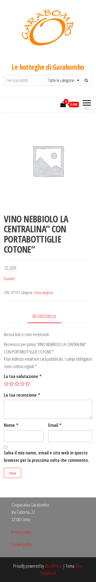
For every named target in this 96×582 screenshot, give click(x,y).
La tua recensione (22, 395)
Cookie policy (21, 544)
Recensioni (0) (44, 316)
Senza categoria (43, 292)
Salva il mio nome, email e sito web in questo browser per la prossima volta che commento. (46, 456)
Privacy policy (21, 532)
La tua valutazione (22, 376)
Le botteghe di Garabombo (48, 67)
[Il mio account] (55, 104)
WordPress (53, 566)
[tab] (48, 316)
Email (54, 425)
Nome (11, 425)
